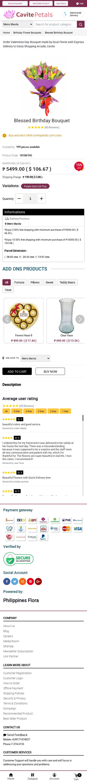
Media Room (11, 641)
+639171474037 (21, 739)
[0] (76, 775)
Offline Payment (13, 688)
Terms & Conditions (15, 703)
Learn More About (16, 665)
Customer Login (13, 678)
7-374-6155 (17, 744)
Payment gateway (18, 509)
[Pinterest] (30, 581)
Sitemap (8, 646)
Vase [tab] (8, 290)
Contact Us (11, 727)
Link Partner (10, 656)
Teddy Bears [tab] (67, 282)
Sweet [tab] (49, 282)
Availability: (21, 147)
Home (6, 32)
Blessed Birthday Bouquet (59, 32)
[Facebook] (6, 581)
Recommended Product (18, 713)
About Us (9, 626)
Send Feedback (17, 735)
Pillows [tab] (35, 282)
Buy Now (50, 371)
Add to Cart (17, 371)
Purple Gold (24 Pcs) (35, 186)
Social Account (15, 572)
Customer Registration (17, 673)
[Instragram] (22, 581)
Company (10, 618)
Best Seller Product (41, 3)
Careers (8, 636)
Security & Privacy (14, 698)
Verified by (12, 546)
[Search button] (81, 24)
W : (26, 256)
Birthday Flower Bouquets (27, 32)
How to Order (11, 683)
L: (11, 256)
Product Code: (17, 155)
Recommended (15, 3)
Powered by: (13, 591)
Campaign (9, 708)
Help (82, 3)
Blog (6, 631)
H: (42, 256)
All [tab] (6, 282)
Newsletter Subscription (18, 651)
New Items (61, 3)
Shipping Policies (13, 693)
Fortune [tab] (19, 282)
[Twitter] (14, 581)
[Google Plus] (38, 581)
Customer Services (17, 752)
